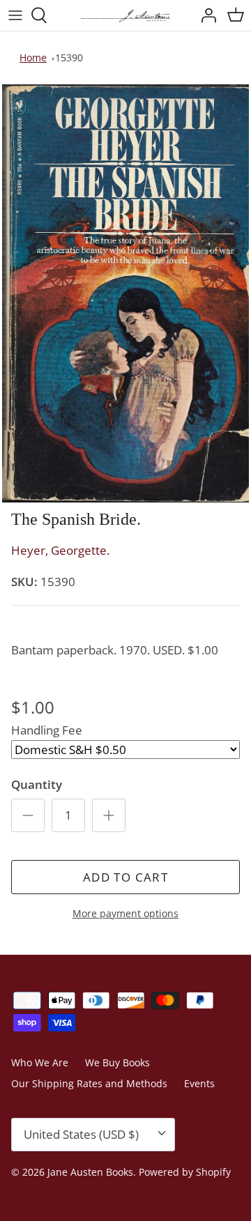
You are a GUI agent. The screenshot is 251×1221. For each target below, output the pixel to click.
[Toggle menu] (15, 15)
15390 (69, 57)
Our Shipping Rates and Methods (89, 1083)
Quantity (36, 784)
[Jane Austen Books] (125, 15)
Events (199, 1083)
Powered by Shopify (185, 1171)
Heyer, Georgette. (60, 550)
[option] (125, 293)
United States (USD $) (81, 1134)
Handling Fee (46, 730)
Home (33, 57)
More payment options (125, 914)
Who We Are (39, 1062)
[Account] (205, 15)
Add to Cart (125, 877)
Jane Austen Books (90, 1171)
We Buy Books (117, 1062)
